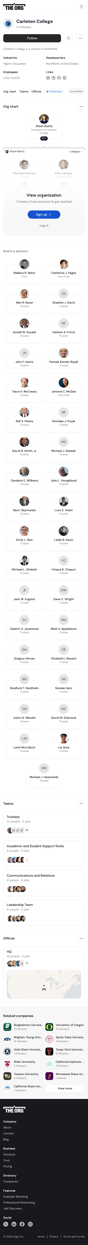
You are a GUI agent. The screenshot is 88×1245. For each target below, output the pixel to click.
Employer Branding (15, 1196)
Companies (10, 1181)
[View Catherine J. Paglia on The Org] (64, 264)
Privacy (54, 1236)
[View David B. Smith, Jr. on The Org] (24, 442)
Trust (6, 1160)
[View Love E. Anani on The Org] (64, 501)
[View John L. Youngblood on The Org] (64, 472)
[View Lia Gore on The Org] (64, 738)
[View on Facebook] (59, 78)
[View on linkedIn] (53, 78)
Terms (41, 1236)
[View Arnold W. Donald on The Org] (24, 323)
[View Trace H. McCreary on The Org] (24, 383)
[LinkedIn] (13, 1224)
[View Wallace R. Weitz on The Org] (24, 264)
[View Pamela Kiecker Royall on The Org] (64, 353)
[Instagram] (30, 1224)
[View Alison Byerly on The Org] (44, 119)
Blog (6, 1139)
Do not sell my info (74, 1236)
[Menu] (81, 6)
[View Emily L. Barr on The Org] (24, 531)
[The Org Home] (14, 6)
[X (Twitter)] (5, 1224)
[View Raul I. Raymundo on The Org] (24, 501)
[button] (44, 129)
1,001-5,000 (11, 78)
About (7, 1127)
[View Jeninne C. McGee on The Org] (64, 383)
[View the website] (65, 78)
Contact (8, 1133)
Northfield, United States (62, 63)
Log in (44, 226)
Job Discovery (12, 1208)
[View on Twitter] (48, 78)
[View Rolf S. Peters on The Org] (24, 412)
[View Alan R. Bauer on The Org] (24, 294)
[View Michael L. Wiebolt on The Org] (24, 561)
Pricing (7, 1166)
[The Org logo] (14, 1109)
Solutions (9, 1154)
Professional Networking (19, 1202)
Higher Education (14, 63)
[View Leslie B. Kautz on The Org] (64, 531)
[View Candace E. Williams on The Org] (24, 472)
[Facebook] (22, 1224)
